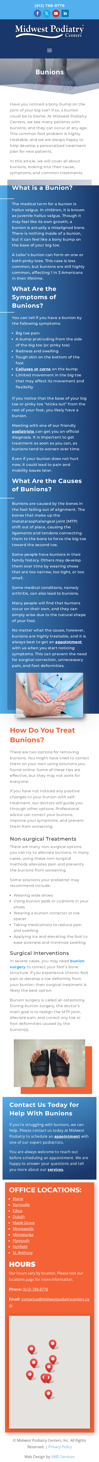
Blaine (18, 1198)
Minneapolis (23, 1228)
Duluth (19, 1216)
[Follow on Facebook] (37, 13)
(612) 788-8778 (50, 5)
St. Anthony (23, 1252)
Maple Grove (24, 1222)
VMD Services (63, 1456)
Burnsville (21, 1204)
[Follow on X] (46, 13)
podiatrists (23, 431)
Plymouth (21, 1240)
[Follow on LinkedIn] (65, 13)
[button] (31, 1375)
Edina (17, 1210)
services (55, 1169)
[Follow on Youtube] (56, 13)
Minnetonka (23, 1234)
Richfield (20, 1246)
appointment (68, 642)
